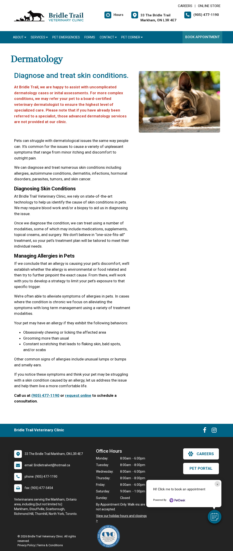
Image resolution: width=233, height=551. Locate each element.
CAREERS (185, 6)
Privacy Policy (26, 545)
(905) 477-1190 (45, 395)
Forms (89, 37)
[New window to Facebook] (205, 431)
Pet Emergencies (66, 37)
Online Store (209, 6)
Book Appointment (202, 37)
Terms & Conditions (50, 545)
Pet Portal (201, 468)
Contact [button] (107, 37)
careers (205, 454)
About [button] (18, 37)
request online (78, 395)
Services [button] (38, 37)
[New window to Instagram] (214, 431)
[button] (214, 517)
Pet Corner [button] (131, 37)
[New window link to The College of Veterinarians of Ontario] (109, 536)
